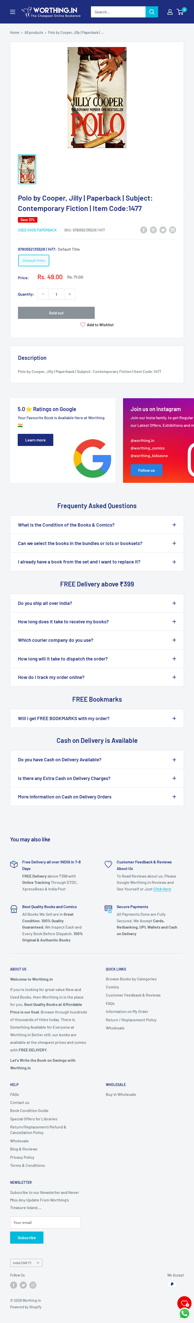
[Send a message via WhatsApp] (184, 1313)
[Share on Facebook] (143, 229)
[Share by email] (172, 229)
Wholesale (115, 1027)
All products (34, 32)
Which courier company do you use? (55, 640)
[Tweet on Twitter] (162, 229)
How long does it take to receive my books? (63, 621)
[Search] (152, 11)
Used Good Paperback (37, 230)
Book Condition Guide (29, 1110)
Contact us (19, 1102)
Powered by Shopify (25, 1307)
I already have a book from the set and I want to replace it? (79, 561)
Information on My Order (127, 1011)
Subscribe (27, 1237)
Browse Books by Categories (131, 978)
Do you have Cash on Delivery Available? (60, 759)
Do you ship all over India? (45, 603)
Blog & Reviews (23, 1148)
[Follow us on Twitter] (23, 1284)
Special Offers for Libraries (33, 1118)
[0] (180, 12)
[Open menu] (12, 12)
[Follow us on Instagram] (32, 1284)
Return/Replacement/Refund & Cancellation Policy (38, 1129)
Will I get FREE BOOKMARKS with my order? (64, 718)
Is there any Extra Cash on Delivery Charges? (64, 778)
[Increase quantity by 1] (69, 294)
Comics (112, 986)
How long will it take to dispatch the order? (63, 659)
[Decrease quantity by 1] (43, 294)
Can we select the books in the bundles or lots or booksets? (80, 543)
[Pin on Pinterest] (153, 229)
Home (14, 32)
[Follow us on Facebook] (13, 1284)
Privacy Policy (22, 1157)
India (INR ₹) (22, 1263)
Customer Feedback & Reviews (133, 995)
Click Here (162, 888)
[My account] (170, 12)
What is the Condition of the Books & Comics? (66, 525)
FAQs (110, 1003)
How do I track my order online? (51, 677)
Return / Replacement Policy (131, 1019)
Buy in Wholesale (121, 1094)
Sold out (56, 312)
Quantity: (26, 294)
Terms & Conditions (27, 1165)
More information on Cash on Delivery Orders (64, 796)
